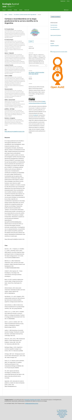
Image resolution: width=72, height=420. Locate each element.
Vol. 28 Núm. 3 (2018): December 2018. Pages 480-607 (25, 14)
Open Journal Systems (55, 35)
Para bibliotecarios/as (55, 29)
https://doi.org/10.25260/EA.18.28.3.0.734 (14, 131)
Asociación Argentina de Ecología (32, 399)
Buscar (66, 10)
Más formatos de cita (34, 65)
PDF (32, 41)
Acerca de (26, 10)
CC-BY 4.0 (35, 115)
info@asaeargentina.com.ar (31, 403)
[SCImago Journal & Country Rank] (58, 51)
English (52, 43)
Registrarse (63, 1)
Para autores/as (53, 27)
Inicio (6, 14)
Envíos (15, 10)
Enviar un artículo (55, 16)
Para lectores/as (53, 25)
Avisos (20, 10)
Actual (4, 10)
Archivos (10, 10)
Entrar (68, 1)
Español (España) (54, 45)
